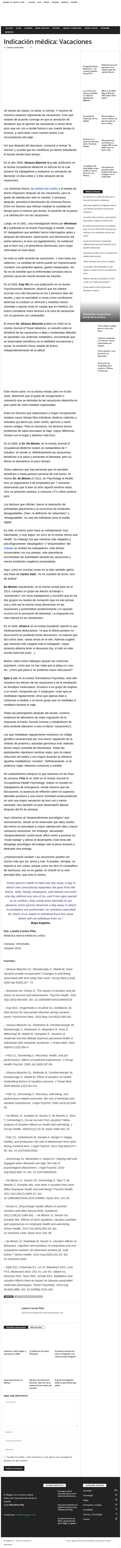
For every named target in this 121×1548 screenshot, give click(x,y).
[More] (50, 56)
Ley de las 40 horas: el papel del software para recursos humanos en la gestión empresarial (99, 244)
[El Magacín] (60, 15)
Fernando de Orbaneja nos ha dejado (90, 118)
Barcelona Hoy (17, 1505)
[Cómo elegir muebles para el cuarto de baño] (89, 328)
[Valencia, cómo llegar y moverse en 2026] (15, 1340)
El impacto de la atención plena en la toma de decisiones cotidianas (99, 198)
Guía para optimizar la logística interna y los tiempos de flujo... (68, 1507)
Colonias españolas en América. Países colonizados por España (106, 342)
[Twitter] (116, 2)
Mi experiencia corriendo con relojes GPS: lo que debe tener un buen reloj (109, 145)
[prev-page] (72, 1327)
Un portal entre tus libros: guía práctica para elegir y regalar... (67, 1521)
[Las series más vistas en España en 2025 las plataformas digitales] (91, 83)
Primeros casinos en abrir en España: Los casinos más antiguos (65, 1354)
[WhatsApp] (21, 56)
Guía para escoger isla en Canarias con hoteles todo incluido (100, 254)
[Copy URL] (43, 56)
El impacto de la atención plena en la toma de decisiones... (67, 1493)
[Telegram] (36, 56)
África (46, 2)
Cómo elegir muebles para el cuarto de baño (107, 328)
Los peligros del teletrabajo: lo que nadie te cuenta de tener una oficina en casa (100, 270)
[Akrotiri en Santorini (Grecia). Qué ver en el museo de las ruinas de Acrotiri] (40, 1369)
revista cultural (26, 1495)
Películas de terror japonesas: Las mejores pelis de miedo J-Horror (109, 68)
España (74, 2)
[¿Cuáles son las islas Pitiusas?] (40, 1340)
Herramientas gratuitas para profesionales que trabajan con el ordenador (109, 172)
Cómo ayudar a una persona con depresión (106, 353)
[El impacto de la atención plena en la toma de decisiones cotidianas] (49, 1494)
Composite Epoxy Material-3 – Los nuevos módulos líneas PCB (90, 70)
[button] (115, 30)
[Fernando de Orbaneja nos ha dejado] (91, 109)
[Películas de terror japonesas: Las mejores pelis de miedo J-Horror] (110, 58)
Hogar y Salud (91, 28)
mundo (31, 1498)
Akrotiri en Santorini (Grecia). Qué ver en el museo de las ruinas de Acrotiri (40, 1384)
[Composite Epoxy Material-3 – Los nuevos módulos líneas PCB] (91, 59)
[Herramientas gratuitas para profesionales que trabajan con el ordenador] (110, 160)
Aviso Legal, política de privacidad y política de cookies (88, 1540)
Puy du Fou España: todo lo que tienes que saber (65, 1383)
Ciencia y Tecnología (72, 28)
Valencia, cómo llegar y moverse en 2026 (15, 1352)
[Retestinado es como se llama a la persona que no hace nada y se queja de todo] (110, 109)
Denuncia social (27, 1297)
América (64, 2)
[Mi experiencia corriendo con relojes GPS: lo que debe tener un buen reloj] (110, 133)
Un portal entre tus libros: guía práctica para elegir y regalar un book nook (99, 219)
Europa (31, 2)
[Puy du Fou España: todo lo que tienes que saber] (66, 1369)
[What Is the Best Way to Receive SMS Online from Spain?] (110, 83)
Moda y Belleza (42, 28)
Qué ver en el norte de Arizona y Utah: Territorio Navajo (91, 143)
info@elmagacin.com (26, 1515)
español (7, 1501)
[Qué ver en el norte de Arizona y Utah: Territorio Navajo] (91, 132)
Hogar (85, 1500)
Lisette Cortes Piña (15, 47)
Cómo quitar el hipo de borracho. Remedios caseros (97, 289)
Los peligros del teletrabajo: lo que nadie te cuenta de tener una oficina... (91, 171)
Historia (56, 28)
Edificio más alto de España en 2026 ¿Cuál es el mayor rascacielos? (99, 280)
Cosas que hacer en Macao (13, 1381)
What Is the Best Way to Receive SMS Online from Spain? (109, 94)
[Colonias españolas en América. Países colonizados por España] (89, 340)
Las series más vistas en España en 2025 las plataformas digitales (90, 95)
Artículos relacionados (16, 1327)
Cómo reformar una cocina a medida (99, 261)
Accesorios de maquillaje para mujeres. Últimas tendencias (105, 367)
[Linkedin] (29, 56)
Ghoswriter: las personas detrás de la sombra (97, 315)
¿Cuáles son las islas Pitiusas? (39, 1352)
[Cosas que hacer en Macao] (15, 1369)
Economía (105, 28)
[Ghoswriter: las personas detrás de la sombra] (100, 309)
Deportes (9, 32)
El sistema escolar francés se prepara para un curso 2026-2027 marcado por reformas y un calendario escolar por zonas (99, 231)
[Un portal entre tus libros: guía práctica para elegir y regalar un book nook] (49, 1522)
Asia (39, 2)
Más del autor (36, 1327)
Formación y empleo (92, 1505)
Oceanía (55, 2)
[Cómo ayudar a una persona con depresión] (89, 354)
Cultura (9, 28)
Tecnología (88, 1495)
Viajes (18, 28)
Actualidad (88, 1510)
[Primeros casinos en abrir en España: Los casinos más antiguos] (66, 1340)
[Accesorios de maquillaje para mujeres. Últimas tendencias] (89, 365)
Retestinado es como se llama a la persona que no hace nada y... (109, 120)
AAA (17, 1297)
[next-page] (76, 1327)
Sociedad (28, 28)
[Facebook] (111, 2)
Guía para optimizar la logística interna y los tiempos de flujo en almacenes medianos (99, 208)
